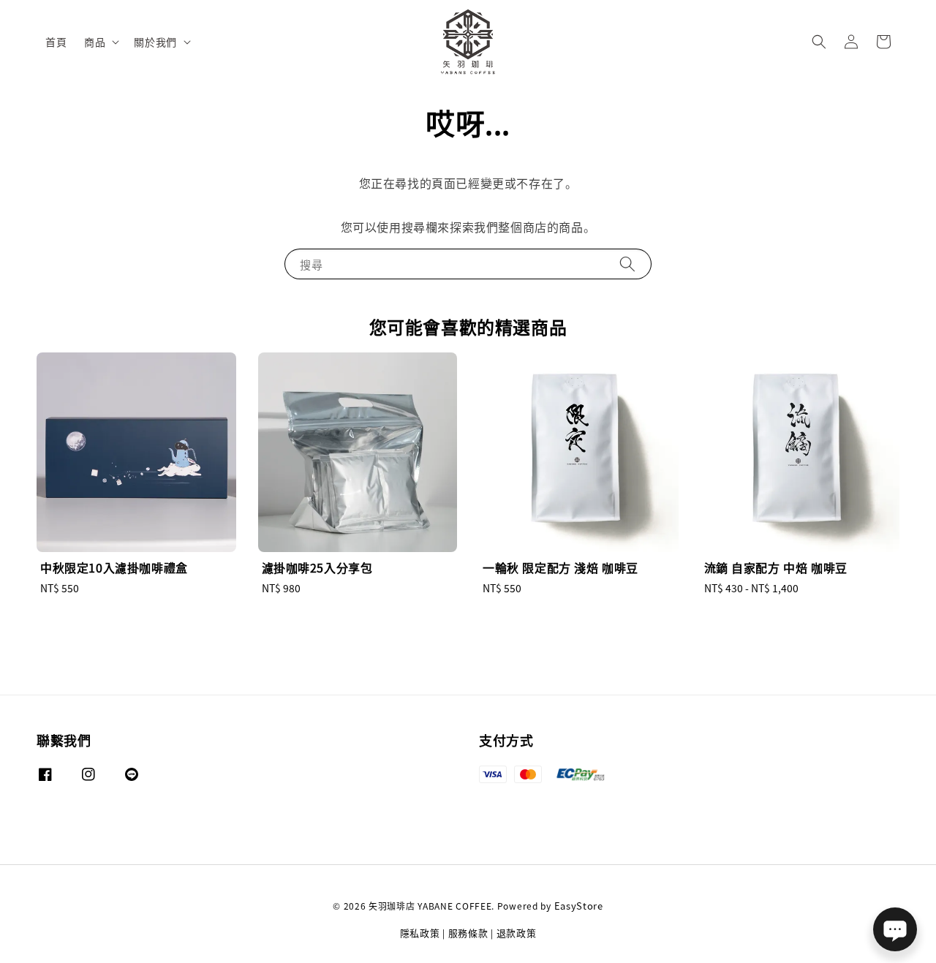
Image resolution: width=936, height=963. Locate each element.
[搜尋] (627, 263)
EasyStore (578, 906)
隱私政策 (420, 933)
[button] (819, 42)
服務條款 (468, 933)
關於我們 (155, 41)
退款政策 (517, 933)
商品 (94, 41)
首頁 (56, 41)
